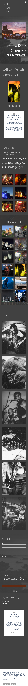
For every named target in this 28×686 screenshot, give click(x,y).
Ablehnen (13, 684)
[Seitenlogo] (7, 14)
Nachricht (4, 556)
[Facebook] (11, 591)
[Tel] (16, 591)
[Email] (14, 591)
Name (3, 543)
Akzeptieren (14, 134)
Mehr (4, 680)
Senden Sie (14, 586)
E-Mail (3, 549)
